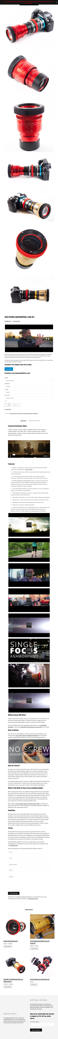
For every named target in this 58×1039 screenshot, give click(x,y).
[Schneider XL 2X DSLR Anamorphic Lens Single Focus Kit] (16, 965)
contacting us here (33, 898)
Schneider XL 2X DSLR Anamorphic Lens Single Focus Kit (13, 980)
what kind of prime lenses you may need (31, 727)
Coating (6, 389)
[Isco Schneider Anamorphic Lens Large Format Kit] (42, 926)
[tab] (23, 420)
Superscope (7, 383)
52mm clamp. (29, 469)
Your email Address (34, 1021)
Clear (6, 400)
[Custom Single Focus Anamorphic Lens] (42, 965)
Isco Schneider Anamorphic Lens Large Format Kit (40, 942)
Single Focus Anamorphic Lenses (25, 413)
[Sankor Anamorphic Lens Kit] (16, 926)
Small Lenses (35, 413)
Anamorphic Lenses (14, 413)
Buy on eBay (9, 369)
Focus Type (7, 395)
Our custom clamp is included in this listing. (27, 735)
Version (6, 377)
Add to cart (33, 984)
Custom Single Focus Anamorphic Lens (39, 979)
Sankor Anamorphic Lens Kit (11, 941)
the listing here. (14, 845)
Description (23, 420)
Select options (8, 946)
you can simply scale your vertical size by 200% (27, 803)
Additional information (34, 420)
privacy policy (9, 1018)
